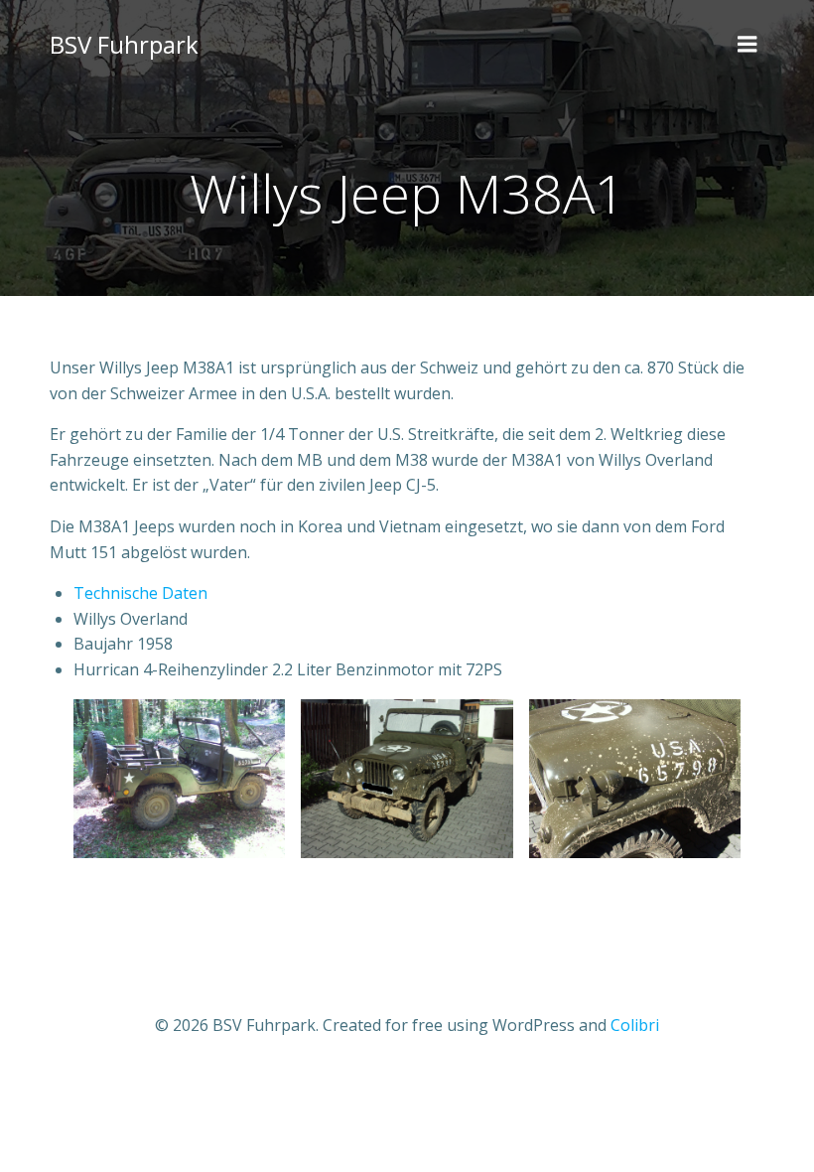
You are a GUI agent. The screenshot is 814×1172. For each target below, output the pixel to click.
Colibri (634, 1025)
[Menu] (747, 45)
